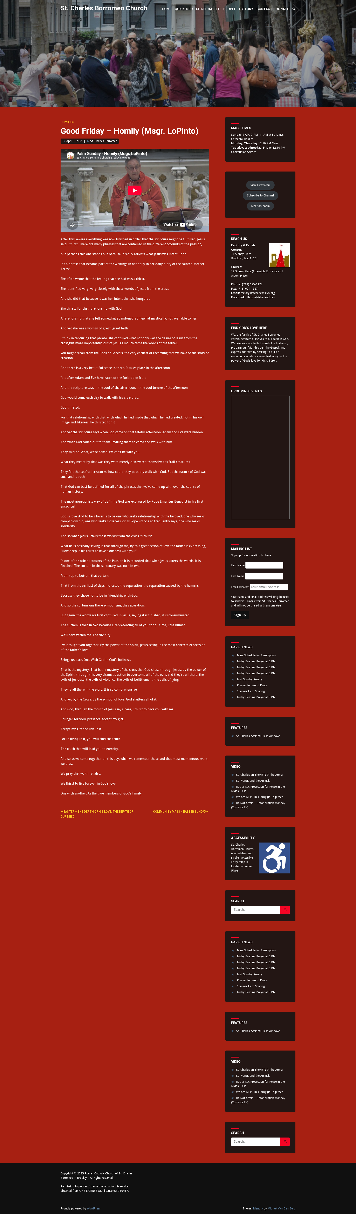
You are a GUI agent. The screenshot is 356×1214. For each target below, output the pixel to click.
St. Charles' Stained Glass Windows (258, 736)
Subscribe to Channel (260, 195)
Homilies (67, 122)
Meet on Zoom (260, 206)
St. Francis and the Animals (253, 780)
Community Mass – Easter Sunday (179, 811)
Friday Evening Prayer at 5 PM (256, 661)
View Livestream (261, 185)
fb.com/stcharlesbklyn (261, 297)
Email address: (240, 587)
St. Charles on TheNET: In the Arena (259, 774)
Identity (258, 1208)
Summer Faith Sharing (251, 691)
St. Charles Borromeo (103, 141)
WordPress (94, 1208)
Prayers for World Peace (252, 685)
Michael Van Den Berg (281, 1208)
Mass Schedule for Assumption (256, 655)
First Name (238, 565)
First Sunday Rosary (249, 679)
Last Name (237, 576)
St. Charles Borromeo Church (104, 8)
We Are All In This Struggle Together (259, 797)
